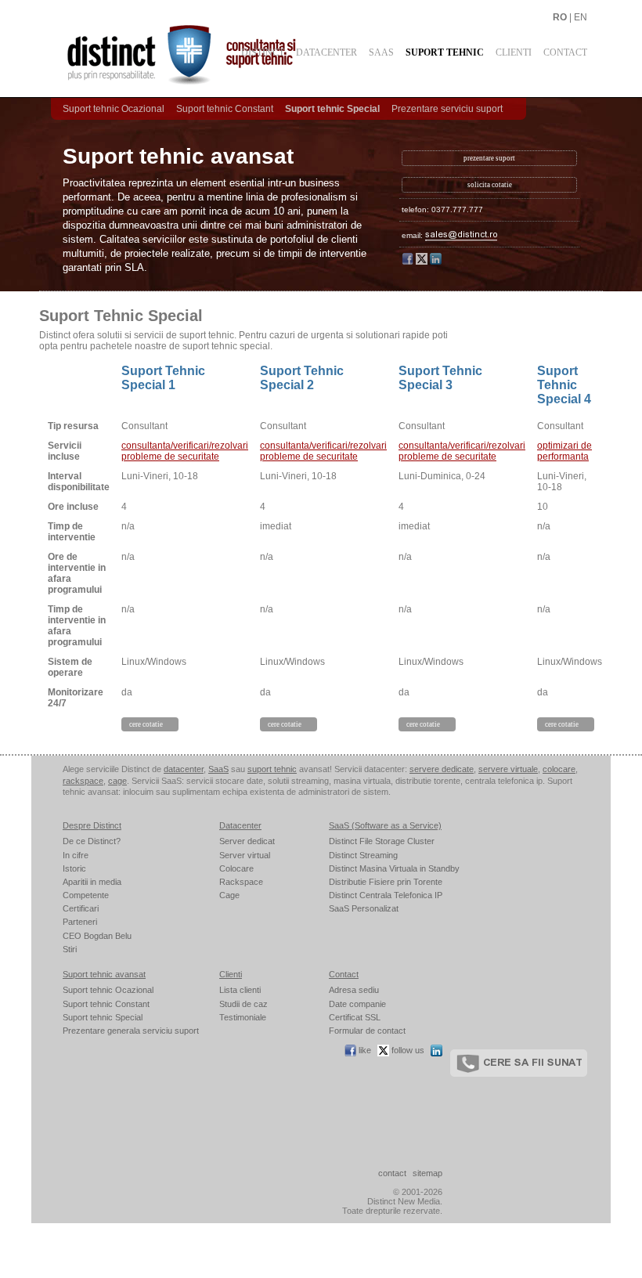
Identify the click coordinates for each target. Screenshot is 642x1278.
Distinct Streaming (363, 855)
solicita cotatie (489, 185)
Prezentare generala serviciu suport (131, 1030)
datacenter (184, 769)
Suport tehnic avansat (104, 974)
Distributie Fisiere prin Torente (385, 881)
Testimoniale (242, 1017)
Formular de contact (367, 1030)
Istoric (74, 868)
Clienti (514, 52)
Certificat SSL (355, 1017)
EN (580, 17)
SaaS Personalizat (364, 908)
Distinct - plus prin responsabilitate (219, 54)
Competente (86, 895)
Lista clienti (240, 990)
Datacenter (326, 52)
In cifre (75, 855)
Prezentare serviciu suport (447, 108)
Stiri (70, 949)
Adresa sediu (354, 990)
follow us (406, 1050)
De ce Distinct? (92, 841)
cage (117, 780)
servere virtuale (508, 769)
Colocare (236, 868)
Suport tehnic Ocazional (113, 108)
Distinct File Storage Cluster (382, 841)
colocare (559, 769)
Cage (229, 895)
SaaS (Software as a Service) (385, 825)
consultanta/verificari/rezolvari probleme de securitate (184, 451)
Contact (565, 52)
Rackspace (241, 881)
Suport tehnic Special (332, 108)
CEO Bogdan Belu (97, 935)
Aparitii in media (92, 881)
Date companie (357, 1004)
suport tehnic (272, 769)
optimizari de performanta (564, 451)
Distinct (262, 52)
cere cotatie (146, 724)
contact (392, 1173)
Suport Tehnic (445, 52)
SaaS (381, 52)
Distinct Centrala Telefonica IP (385, 895)
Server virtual (244, 855)
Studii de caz (243, 1004)
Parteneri (80, 921)
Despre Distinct (92, 825)
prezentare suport (489, 158)
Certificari (81, 908)
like (363, 1050)
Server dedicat (247, 841)
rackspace (83, 780)
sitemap (427, 1173)
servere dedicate (441, 769)
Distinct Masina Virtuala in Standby (394, 868)
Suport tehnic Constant (224, 108)
